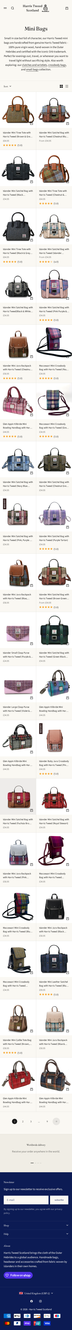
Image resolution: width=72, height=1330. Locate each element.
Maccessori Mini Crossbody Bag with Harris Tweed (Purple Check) (52, 876)
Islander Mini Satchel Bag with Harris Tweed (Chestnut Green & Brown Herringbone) (54, 484)
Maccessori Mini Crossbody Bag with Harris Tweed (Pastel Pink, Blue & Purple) (54, 368)
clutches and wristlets (34, 65)
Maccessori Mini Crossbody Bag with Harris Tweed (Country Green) (16, 984)
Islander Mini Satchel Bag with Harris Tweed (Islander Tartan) (54, 251)
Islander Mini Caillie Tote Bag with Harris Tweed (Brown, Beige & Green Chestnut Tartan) (17, 1042)
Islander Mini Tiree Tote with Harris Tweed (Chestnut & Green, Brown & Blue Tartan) (53, 193)
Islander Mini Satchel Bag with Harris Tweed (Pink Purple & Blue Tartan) (54, 309)
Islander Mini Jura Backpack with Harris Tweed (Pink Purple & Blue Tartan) (17, 876)
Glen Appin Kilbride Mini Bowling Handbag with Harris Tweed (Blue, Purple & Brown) (54, 709)
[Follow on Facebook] (31, 1301)
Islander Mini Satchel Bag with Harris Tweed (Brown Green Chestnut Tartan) (54, 597)
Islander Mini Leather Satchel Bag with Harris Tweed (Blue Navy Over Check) (53, 984)
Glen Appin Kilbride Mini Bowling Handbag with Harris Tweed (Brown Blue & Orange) (53, 1100)
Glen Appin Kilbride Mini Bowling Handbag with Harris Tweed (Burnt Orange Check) (17, 1100)
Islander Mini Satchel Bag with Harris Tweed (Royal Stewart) (54, 821)
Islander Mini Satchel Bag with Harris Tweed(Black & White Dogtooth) (18, 309)
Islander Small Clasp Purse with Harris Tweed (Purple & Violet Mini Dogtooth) (17, 655)
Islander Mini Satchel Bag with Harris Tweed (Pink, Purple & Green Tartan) (18, 538)
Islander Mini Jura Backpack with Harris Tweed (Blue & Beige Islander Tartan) (53, 1042)
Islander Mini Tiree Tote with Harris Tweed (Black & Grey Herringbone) (17, 251)
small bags (32, 69)
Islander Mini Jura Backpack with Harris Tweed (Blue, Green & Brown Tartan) (17, 597)
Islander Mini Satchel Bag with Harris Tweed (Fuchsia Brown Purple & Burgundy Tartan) (18, 821)
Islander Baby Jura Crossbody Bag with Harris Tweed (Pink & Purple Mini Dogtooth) (54, 763)
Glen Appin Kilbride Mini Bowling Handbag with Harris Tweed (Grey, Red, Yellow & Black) (17, 763)
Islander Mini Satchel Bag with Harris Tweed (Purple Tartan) (54, 538)
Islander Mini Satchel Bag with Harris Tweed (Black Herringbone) (18, 193)
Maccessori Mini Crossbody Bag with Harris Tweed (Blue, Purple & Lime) (17, 930)
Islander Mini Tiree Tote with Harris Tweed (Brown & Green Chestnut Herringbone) (17, 135)
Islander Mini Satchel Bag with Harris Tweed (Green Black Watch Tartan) (54, 655)
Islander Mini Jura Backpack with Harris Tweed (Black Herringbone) (53, 930)
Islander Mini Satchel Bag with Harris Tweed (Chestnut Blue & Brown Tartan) (54, 135)
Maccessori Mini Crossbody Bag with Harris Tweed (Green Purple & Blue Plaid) (54, 426)
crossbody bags (57, 65)
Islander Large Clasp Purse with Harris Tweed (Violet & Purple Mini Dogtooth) (16, 709)
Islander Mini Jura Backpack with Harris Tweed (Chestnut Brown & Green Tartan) (17, 368)
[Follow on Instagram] (40, 1301)
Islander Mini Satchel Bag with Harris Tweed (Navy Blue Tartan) (18, 484)
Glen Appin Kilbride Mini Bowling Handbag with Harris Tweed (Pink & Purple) (17, 426)
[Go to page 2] (56, 1121)
